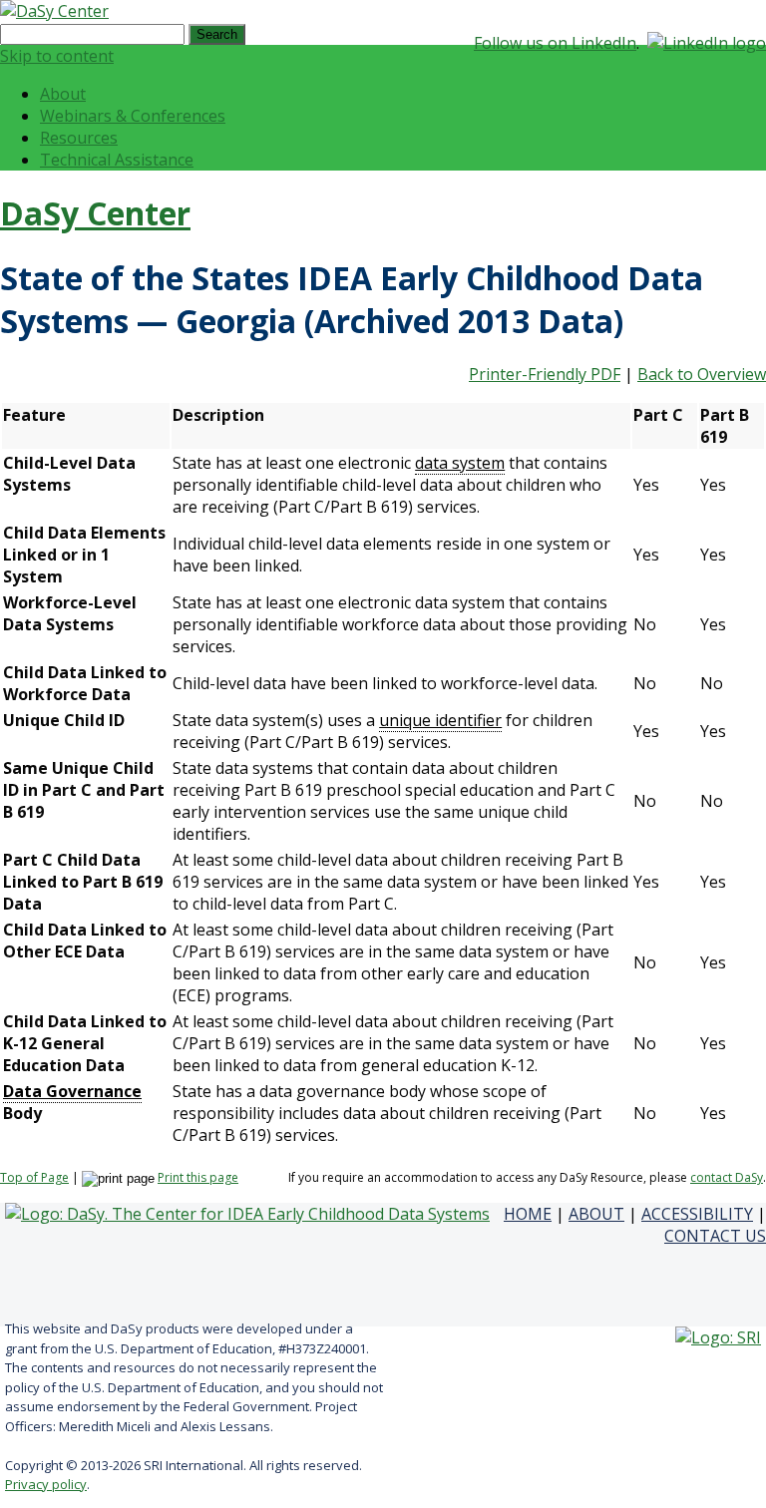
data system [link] (460, 463)
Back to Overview (701, 374)
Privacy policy (46, 1484)
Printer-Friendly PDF (544, 374)
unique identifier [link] (440, 720)
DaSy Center (95, 212)
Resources (79, 138)
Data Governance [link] (72, 1091)
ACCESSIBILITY (697, 1214)
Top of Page (34, 1177)
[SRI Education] (718, 1337)
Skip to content (57, 56)
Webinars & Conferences (132, 116)
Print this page (198, 1177)
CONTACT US (715, 1236)
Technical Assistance (116, 160)
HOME (528, 1214)
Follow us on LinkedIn (555, 43)
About (63, 94)
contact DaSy (726, 1177)
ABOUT (596, 1214)
